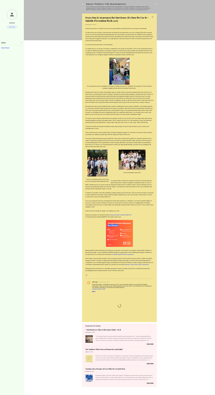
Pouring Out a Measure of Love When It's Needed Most (105, 369)
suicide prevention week (98, 289)
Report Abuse (5, 48)
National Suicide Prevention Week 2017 (121, 215)
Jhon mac (95, 282)
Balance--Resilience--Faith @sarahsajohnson (106, 4)
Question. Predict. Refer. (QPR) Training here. (137, 264)
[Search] (156, 4)
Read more (150, 344)
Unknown (12, 23)
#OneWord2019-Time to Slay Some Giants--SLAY (103, 330)
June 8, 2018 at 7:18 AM (104, 282)
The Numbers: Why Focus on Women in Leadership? (104, 349)
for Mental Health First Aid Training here (123, 254)
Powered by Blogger (120, 390)
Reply (93, 291)
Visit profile (12, 27)
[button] (152, 17)
